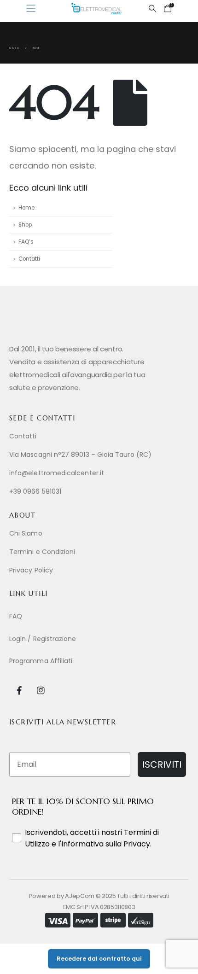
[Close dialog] (188, 414)
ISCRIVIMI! (99, 566)
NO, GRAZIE (99, 590)
